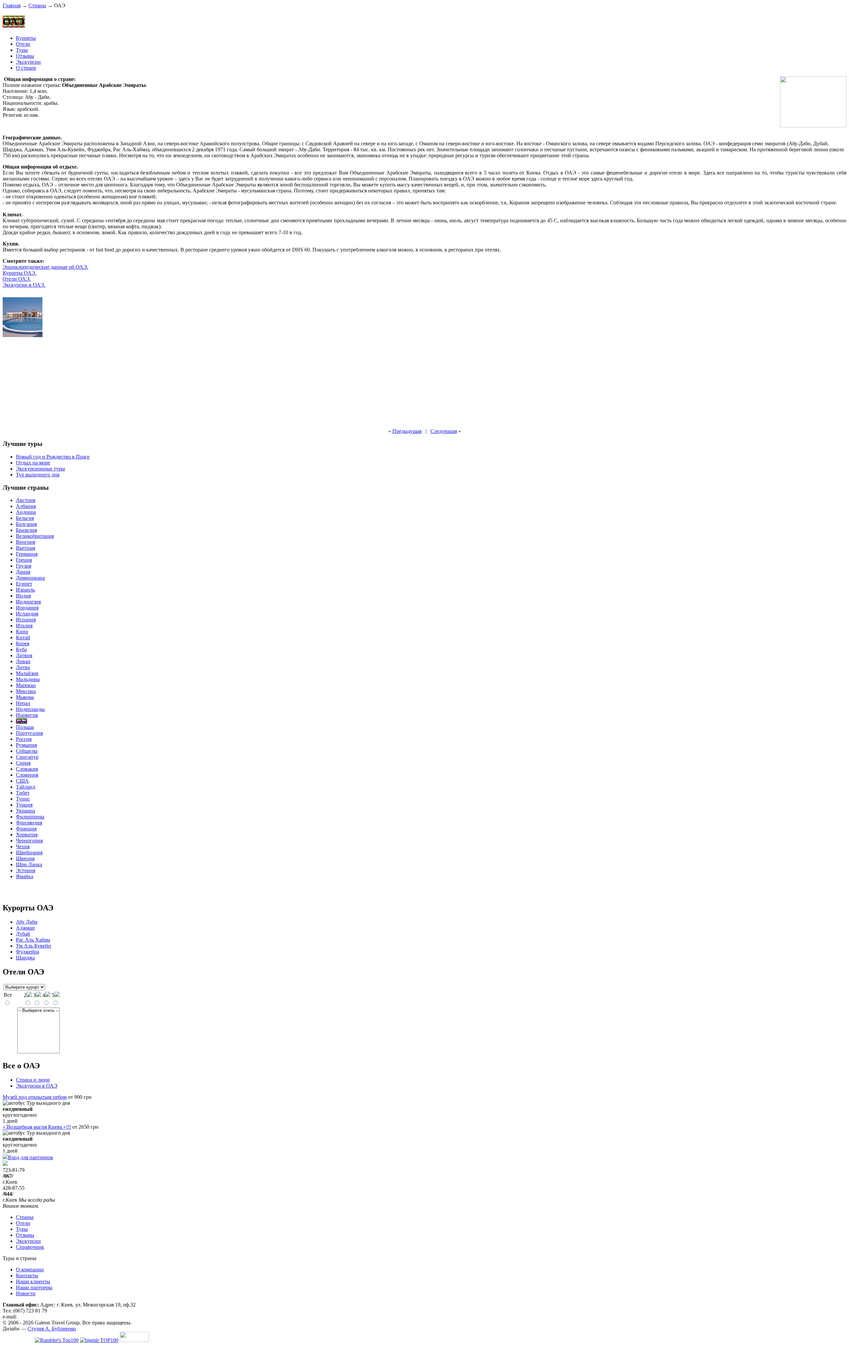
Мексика (26, 691)
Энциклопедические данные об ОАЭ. (45, 267)
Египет (24, 584)
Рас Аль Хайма (33, 940)
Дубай (23, 934)
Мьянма (25, 697)
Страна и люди (33, 1080)
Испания (26, 619)
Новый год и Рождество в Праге (53, 457)
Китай (23, 637)
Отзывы (25, 56)
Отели (23, 44)
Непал (23, 703)
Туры (22, 50)
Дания (23, 572)
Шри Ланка (29, 864)
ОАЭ (21, 721)
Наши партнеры (34, 1287)
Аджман (25, 928)
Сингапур (27, 757)
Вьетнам (25, 548)
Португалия (29, 733)
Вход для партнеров (30, 1157)
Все (8, 995)
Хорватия (26, 834)
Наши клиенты (33, 1281)
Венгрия (25, 542)
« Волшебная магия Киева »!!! (37, 1127)
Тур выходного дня (37, 474)
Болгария (26, 524)
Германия (26, 554)
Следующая (443, 431)
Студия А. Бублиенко (52, 1328)
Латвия (24, 655)
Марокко (26, 685)
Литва (23, 667)
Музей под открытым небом (35, 1097)
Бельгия (25, 518)
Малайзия (27, 673)
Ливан (23, 661)
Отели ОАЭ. (17, 279)
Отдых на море (33, 462)
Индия (23, 596)
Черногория (29, 840)
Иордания (27, 607)
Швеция (25, 858)
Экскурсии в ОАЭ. (24, 285)
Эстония (25, 870)
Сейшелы (26, 751)
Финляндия (29, 822)
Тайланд (25, 787)
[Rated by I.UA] (134, 1340)
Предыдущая (407, 431)
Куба (21, 649)
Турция (24, 805)
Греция (24, 560)
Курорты (26, 38)
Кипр (22, 631)
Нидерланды (30, 709)
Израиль (25, 590)
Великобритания (35, 536)
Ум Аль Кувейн (33, 946)
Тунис (23, 799)
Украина (25, 811)
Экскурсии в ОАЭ (36, 1086)
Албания (26, 506)
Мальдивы (28, 679)
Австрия (25, 500)
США (22, 781)
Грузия (23, 566)
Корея (22, 643)
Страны (37, 5)
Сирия (23, 763)
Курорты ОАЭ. (19, 273)
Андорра (26, 512)
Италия (24, 625)
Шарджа (25, 957)
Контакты (27, 1275)
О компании (30, 1269)
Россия (24, 739)
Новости (25, 1293)
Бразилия (26, 530)
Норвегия (27, 715)
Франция (26, 828)
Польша (25, 727)
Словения (27, 775)
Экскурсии (28, 62)
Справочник (30, 1247)
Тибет (23, 793)
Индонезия (28, 601)
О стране (26, 68)
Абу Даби (26, 922)
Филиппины (30, 816)
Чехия (23, 846)
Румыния (26, 745)
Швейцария (29, 852)
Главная (12, 5)
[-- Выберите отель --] (38, 1011)
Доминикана (30, 578)
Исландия (27, 613)
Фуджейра (27, 952)
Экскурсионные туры (40, 468)
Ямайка (24, 876)
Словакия (27, 769)
